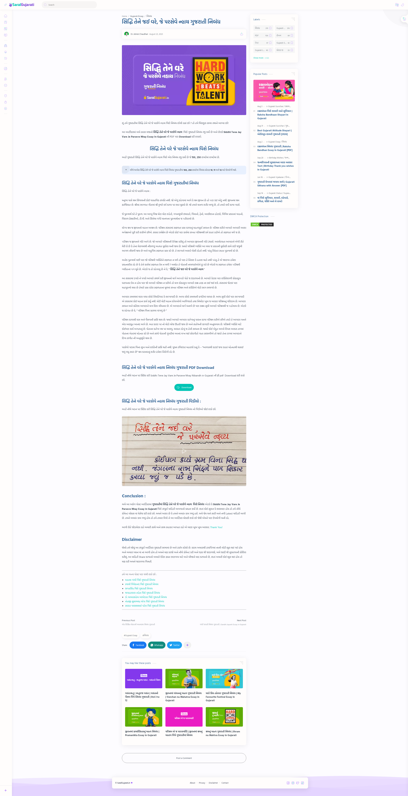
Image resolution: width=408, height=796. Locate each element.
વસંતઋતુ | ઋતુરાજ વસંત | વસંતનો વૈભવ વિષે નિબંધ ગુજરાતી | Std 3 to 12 (142, 696)
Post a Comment (184, 758)
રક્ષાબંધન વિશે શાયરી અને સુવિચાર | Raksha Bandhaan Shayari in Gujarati (274, 114)
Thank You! (216, 527)
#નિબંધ (145, 635)
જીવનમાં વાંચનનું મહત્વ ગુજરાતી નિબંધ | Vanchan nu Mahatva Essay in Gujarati (183, 696)
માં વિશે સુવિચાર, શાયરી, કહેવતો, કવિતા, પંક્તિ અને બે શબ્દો (272, 199)
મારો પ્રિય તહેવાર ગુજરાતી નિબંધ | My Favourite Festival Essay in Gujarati (223, 696)
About (192, 782)
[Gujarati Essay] (274, 142)
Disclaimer (213, 782)
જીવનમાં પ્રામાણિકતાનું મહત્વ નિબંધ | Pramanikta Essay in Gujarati (142, 733)
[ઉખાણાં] (288, 177)
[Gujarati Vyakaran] (277, 177)
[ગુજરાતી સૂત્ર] (290, 126)
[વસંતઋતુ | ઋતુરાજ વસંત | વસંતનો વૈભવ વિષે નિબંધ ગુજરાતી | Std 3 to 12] (143, 678)
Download (186, 387)
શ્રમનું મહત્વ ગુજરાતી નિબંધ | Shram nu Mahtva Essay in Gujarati (223, 733)
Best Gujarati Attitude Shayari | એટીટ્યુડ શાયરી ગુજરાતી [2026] (274, 132)
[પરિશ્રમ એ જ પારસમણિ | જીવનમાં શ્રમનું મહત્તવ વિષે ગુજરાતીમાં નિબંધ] (184, 717)
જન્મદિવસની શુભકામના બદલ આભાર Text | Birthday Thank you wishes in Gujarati (275, 166)
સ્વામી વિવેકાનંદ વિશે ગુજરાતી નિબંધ (141, 584)
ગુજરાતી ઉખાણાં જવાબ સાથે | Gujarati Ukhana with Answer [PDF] (276, 183)
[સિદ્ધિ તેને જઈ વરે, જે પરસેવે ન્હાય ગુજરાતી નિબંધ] (184, 80)
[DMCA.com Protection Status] (274, 224)
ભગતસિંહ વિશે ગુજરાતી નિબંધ (139, 588)
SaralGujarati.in (124, 782)
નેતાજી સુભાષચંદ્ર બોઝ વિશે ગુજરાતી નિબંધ (144, 601)
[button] (397, 4)
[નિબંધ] (284, 142)
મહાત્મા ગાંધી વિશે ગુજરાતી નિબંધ (140, 580)
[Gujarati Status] (276, 193)
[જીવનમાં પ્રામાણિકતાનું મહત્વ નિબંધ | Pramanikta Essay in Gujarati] (143, 717)
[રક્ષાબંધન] (288, 106)
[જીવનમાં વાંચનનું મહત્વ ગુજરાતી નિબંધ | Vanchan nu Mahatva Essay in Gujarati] (184, 678)
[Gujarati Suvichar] (276, 106)
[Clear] (94, 4)
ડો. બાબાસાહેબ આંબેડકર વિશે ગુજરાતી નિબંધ (146, 597)
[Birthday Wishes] (276, 157)
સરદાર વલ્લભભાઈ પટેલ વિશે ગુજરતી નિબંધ (145, 606)
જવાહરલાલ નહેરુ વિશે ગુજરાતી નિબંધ (142, 593)
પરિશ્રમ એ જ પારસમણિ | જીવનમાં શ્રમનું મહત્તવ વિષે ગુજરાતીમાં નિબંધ (183, 733)
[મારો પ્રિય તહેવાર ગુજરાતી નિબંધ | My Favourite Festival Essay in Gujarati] (224, 678)
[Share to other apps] (187, 645)
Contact (225, 782)
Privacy (202, 782)
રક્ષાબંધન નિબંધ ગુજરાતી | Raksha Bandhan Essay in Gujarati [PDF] (274, 148)
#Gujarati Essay (130, 635)
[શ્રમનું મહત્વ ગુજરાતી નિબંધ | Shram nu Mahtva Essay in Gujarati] (224, 717)
